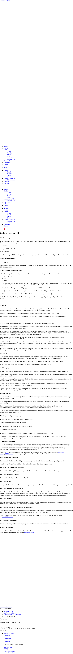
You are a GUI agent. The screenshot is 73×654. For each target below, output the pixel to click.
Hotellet (6, 150)
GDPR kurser (9, 454)
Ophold (9, 151)
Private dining (11, 159)
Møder (9, 154)
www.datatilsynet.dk (7, 517)
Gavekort (6, 148)
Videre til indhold (5, 1)
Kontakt (6, 164)
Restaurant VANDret (9, 158)
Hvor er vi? (7, 161)
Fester (9, 156)
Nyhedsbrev (7, 162)
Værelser (9, 153)
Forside (6, 146)
